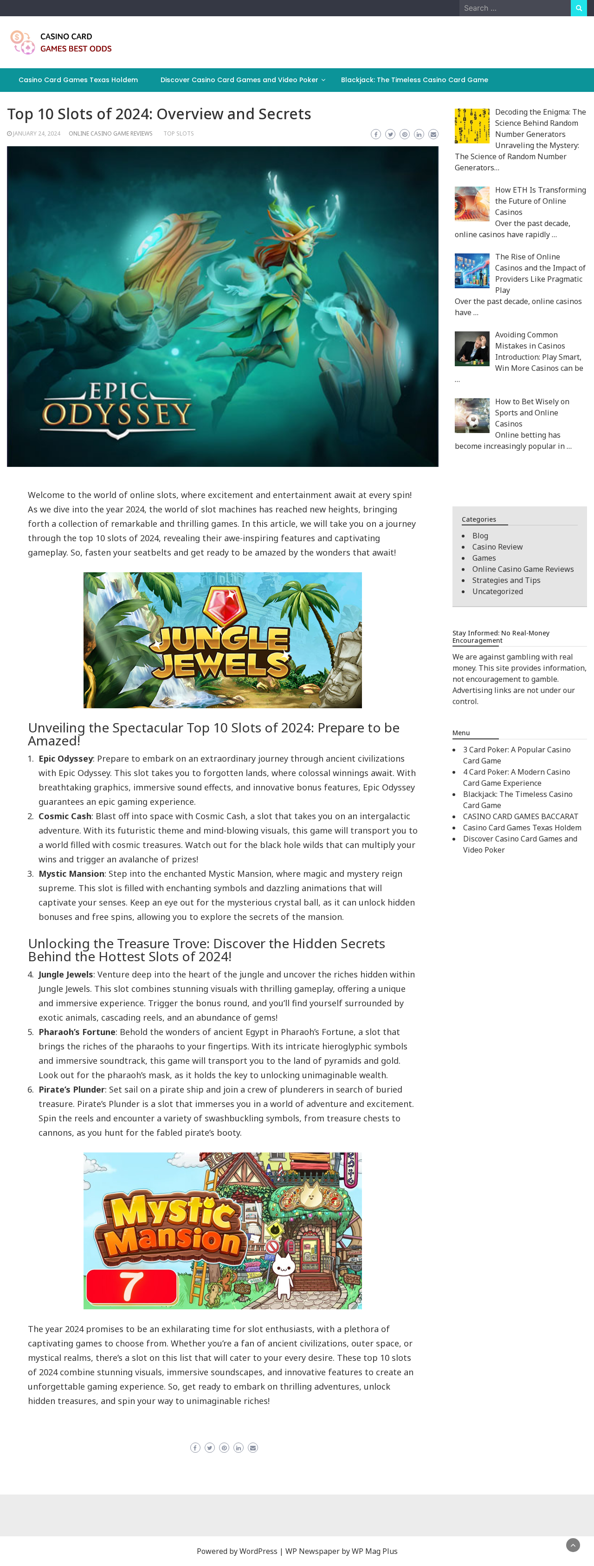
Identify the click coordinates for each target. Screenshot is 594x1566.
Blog (480, 536)
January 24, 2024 (36, 133)
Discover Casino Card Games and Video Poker (239, 79)
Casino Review (497, 547)
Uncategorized (497, 591)
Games (484, 558)
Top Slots (178, 133)
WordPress (258, 1551)
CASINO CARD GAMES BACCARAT (521, 816)
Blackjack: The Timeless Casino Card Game (414, 79)
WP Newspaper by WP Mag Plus (341, 1551)
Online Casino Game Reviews (111, 133)
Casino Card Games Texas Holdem (78, 79)
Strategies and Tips (506, 580)
